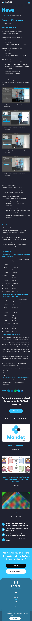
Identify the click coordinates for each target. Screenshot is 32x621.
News (16, 599)
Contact (16, 604)
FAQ (16, 601)
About (16, 597)
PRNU (16, 512)
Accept (15, 618)
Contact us (16, 565)
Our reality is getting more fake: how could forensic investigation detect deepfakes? (16, 479)
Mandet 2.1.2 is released (16, 445)
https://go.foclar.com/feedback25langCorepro (16, 377)
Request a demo (15, 571)
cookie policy (20, 613)
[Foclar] (7, 3)
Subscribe (16, 411)
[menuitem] (3, 15)
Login (16, 606)
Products (16, 594)
